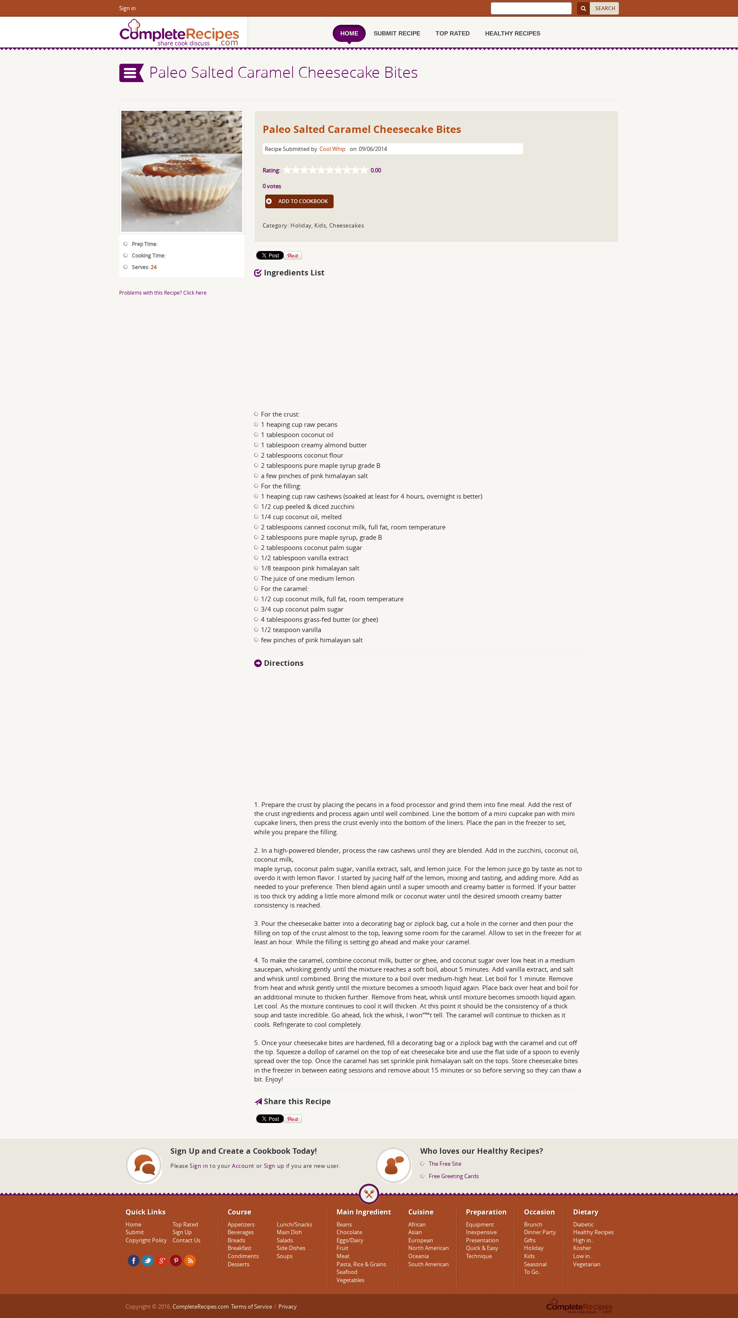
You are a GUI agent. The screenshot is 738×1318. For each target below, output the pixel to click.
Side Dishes (291, 1248)
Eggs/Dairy (350, 1240)
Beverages (241, 1232)
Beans (344, 1224)
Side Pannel (132, 73)
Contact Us (186, 1240)
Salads (285, 1240)
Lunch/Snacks (294, 1224)
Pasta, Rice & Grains (361, 1264)
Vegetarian (586, 1264)
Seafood (347, 1272)
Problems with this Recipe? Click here (163, 292)
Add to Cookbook (303, 201)
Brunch (533, 1224)
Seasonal (535, 1264)
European (420, 1240)
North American (428, 1248)
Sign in (127, 8)
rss (190, 1261)
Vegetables (350, 1280)
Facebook (134, 1261)
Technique (479, 1256)
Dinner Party (540, 1232)
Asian (415, 1232)
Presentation (482, 1240)
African (417, 1224)
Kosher (582, 1248)
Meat (343, 1256)
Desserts (238, 1264)
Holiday (534, 1248)
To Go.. (532, 1272)
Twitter (148, 1261)
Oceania (418, 1256)
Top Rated (185, 1224)
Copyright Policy (146, 1240)
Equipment (480, 1224)
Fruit (342, 1248)
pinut (176, 1261)
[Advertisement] (436, 341)
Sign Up (182, 1232)
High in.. (583, 1240)
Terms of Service (251, 1306)
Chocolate (349, 1232)
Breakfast (240, 1248)
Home (133, 1224)
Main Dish (289, 1232)
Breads (236, 1240)
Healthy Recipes (593, 1232)
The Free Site (445, 1163)
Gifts (530, 1240)
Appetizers (241, 1224)
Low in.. (582, 1256)
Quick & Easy (482, 1248)
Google (162, 1261)
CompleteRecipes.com (201, 1306)
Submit (135, 1232)
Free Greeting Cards (454, 1176)
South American (428, 1264)
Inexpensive (481, 1232)
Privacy (287, 1306)
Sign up (274, 1166)
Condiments (243, 1256)
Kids (529, 1256)
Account (243, 1166)
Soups (285, 1256)
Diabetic (583, 1224)
